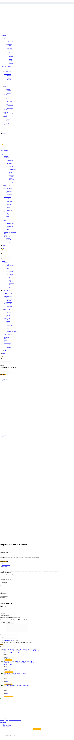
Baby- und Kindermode (6, 290)
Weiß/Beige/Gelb (11, 179)
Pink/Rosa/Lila (11, 175)
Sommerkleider (9, 200)
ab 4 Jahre (8, 242)
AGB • (10, 720)
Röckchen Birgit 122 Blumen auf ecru (10, 664)
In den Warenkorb (3, 374)
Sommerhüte (9, 204)
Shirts (7, 213)
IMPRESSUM (2, 720)
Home (3, 248)
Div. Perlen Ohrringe (10, 160)
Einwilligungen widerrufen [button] (5, 726)
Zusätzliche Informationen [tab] (6, 565)
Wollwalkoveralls (9, 192)
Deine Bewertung (3, 622)
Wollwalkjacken (9, 191)
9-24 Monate (9, 347)
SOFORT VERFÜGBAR (8, 186)
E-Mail (1, 637)
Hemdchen (8, 214)
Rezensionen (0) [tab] (4, 566)
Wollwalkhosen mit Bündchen (12, 331)
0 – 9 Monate (9, 239)
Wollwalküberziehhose (10, 226)
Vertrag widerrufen (37, 728)
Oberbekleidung (7, 211)
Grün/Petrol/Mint (11, 176)
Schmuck (3, 154)
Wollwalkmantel (9, 195)
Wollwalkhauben (9, 210)
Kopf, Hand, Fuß (7, 309)
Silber (10, 173)
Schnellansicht (34, 649)
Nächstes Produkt (4, 435)
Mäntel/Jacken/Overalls (8, 189)
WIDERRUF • (14, 720)
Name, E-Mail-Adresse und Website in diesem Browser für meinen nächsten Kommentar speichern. (16, 642)
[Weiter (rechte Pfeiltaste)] (1, 739)
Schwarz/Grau (11, 182)
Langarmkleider (9, 201)
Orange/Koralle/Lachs (12, 169)
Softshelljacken (9, 194)
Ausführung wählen (9, 672)
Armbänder (6, 156)
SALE (5, 350)
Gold (9, 170)
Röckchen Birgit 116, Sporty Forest (10, 688)
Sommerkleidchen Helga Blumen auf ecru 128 (11, 652)
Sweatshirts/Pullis (9, 219)
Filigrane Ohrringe (10, 268)
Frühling (5, 233)
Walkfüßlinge (9, 208)
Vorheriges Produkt (5, 379)
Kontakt (3, 246)
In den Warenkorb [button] (8, 684)
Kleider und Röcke (7, 197)
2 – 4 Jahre (8, 238)
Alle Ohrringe (6, 157)
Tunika (8, 216)
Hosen (5, 220)
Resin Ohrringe (9, 163)
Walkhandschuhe (9, 207)
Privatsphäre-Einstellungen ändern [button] (6, 725)
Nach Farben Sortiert (10, 167)
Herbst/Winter (6, 230)
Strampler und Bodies (8, 227)
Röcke (8, 198)
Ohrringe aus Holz (10, 271)
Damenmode (4, 245)
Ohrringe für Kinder (10, 166)
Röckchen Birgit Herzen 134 (9, 676)
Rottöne (10, 287)
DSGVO (7, 720)
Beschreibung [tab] (4, 563)
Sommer (5, 235)
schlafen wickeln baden (8, 188)
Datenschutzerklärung (8, 640)
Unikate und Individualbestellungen (10, 232)
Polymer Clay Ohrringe (10, 159)
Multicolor (10, 178)
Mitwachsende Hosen (10, 223)
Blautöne (10, 172)
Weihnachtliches (7, 185)
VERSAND (19, 720)
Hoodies (8, 217)
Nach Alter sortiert (7, 236)
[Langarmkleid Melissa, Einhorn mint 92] (29, 433)
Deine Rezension (3, 632)
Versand (3, 553)
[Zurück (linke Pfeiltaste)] (0, 739)
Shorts (8, 328)
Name (1, 634)
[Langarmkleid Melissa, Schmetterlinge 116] (29, 489)
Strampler (8, 229)
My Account (3, 724)
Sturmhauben (9, 205)
